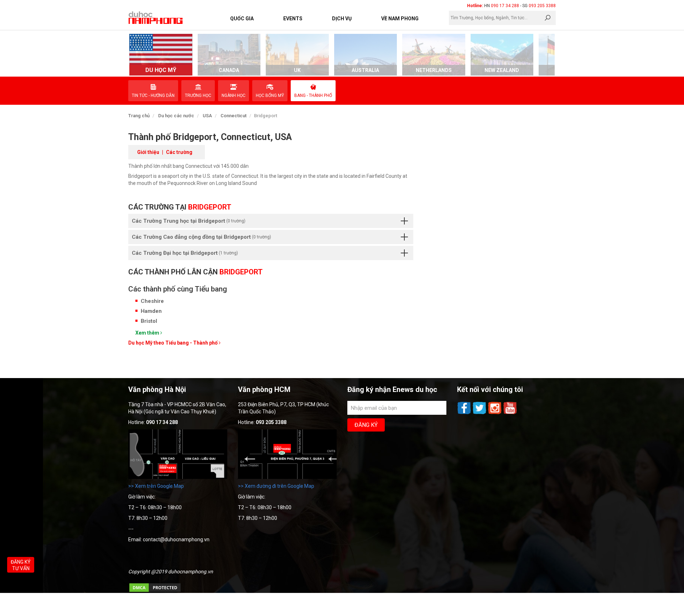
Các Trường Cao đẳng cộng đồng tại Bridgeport (201, 237)
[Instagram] (495, 413)
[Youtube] (510, 413)
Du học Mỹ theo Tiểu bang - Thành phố (173, 343)
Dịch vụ (342, 18)
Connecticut (234, 115)
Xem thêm (147, 333)
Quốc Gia (242, 18)
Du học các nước (176, 115)
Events (292, 18)
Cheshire (152, 301)
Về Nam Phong (400, 18)
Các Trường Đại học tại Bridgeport (185, 253)
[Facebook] (464, 413)
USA (207, 115)
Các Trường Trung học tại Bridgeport (188, 221)
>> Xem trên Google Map (156, 486)
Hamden (151, 311)
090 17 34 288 (505, 5)
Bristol (149, 321)
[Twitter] (480, 413)
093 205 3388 (542, 5)
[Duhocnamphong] (156, 17)
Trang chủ (139, 115)
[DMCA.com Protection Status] (155, 591)
